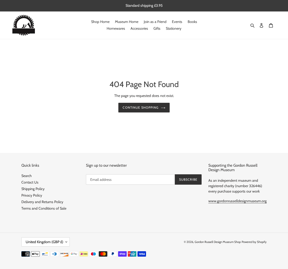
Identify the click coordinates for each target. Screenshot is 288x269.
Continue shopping (140, 107)
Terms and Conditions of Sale (43, 208)
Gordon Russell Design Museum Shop (218, 242)
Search (26, 176)
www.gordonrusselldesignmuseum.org (237, 201)
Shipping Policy (33, 189)
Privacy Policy (31, 195)
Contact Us (29, 182)
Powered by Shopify (254, 242)
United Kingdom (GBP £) (44, 242)
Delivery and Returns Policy (42, 202)
